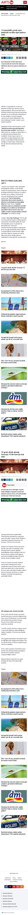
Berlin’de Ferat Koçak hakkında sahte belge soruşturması (16, 7)
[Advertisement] (14, 22)
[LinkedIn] (9, 58)
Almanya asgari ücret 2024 (10, 906)
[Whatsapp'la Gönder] (12, 58)
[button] (20, 58)
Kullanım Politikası (17, 879)
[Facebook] (2, 58)
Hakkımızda (8, 878)
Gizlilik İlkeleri (7, 879)
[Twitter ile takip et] (10, 886)
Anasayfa (5, 13)
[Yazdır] (17, 58)
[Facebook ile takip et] (6, 886)
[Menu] (25, 2)
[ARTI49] (7, 2)
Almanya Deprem (7, 901)
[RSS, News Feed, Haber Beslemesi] (22, 886)
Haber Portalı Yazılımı (9, 912)
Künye (14, 878)
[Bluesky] (7, 58)
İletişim (19, 878)
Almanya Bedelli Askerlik (9, 904)
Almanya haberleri (7, 893)
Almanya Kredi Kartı (8, 898)
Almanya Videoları (7, 896)
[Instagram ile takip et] (18, 886)
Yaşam (12, 13)
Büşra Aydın (10, 485)
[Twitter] (5, 58)
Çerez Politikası (14, 881)
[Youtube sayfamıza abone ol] (14, 886)
